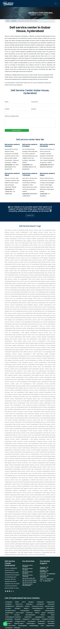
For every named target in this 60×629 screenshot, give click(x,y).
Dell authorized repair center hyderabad (27, 416)
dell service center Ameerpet (27, 566)
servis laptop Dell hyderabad (35, 345)
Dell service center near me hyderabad (39, 230)
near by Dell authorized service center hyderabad (38, 458)
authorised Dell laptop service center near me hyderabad (36, 446)
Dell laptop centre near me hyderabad (38, 298)
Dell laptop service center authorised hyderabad (38, 452)
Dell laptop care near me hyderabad (33, 292)
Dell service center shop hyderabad (17, 550)
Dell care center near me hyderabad (42, 279)
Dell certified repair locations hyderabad (39, 343)
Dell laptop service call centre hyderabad (18, 516)
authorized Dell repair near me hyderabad (29, 315)
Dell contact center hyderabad (29, 296)
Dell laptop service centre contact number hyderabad (35, 518)
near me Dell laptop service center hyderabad (40, 407)
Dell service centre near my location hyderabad (33, 471)
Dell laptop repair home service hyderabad (29, 341)
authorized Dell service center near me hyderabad (21, 281)
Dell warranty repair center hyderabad (25, 386)
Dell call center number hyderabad (29, 273)
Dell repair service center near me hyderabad (28, 350)
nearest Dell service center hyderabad (33, 251)
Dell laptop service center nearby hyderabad (20, 531)
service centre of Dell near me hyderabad (18, 422)
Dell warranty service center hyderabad (36, 285)
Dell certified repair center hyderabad (31, 542)
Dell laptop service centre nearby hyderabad (37, 527)
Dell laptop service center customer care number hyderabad (25, 463)
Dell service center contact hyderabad (41, 461)
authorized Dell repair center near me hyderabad (21, 520)
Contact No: (34, 102)
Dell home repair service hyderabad (43, 484)
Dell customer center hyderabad (25, 441)
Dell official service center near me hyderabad (36, 352)
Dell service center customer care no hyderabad (39, 529)
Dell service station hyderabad (32, 294)
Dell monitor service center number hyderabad (38, 337)
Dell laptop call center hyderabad (43, 322)
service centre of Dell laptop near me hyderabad (39, 311)
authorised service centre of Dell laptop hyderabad (31, 450)
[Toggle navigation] (56, 3)
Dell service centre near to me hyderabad (37, 497)
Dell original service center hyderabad (18, 375)
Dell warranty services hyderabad (34, 405)
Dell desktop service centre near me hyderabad (20, 475)
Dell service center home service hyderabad (28, 433)
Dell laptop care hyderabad (14, 320)
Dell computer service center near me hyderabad (21, 262)
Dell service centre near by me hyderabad (19, 313)
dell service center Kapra (29, 580)
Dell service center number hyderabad (31, 239)
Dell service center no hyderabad (16, 279)
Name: (6, 102)
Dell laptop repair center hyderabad (31, 290)
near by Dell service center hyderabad (38, 253)
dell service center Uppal (29, 582)
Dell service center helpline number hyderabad (39, 373)
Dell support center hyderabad (33, 241)
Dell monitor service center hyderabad (42, 260)
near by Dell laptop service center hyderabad (27, 356)
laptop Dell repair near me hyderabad (26, 396)
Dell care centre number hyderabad (17, 486)
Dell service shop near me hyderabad (35, 437)
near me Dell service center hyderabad (28, 275)
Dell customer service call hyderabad (26, 443)
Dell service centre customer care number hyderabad (23, 411)
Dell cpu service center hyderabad (35, 390)
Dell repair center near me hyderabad (36, 236)
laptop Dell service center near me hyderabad (21, 339)
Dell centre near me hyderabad (41, 243)
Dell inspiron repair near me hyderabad (37, 399)
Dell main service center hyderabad (39, 403)
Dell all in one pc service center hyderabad (30, 512)
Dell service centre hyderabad (30, 525)
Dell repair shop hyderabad (27, 288)
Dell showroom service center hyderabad (32, 478)
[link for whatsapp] (13, 591)
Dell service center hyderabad (15, 230)
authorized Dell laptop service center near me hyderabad (32, 488)
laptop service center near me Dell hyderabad (22, 326)
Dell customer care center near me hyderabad (29, 371)
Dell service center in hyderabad (37, 537)
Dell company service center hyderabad (32, 362)
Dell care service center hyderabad (17, 448)
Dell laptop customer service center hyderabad (39, 548)
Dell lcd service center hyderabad (35, 546)
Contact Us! (30, 215)
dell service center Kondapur (27, 569)
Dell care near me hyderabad (31, 247)
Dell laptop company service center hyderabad (29, 426)
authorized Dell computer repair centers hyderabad (38, 514)
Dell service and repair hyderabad (24, 510)
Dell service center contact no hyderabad (27, 493)
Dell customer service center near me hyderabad (29, 335)
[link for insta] (11, 591)
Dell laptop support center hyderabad (34, 544)
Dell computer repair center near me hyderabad (29, 283)
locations (13, 21)
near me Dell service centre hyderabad (41, 473)
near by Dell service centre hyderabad (41, 307)
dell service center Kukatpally (27, 572)
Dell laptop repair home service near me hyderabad (34, 367)
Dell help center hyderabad (38, 271)
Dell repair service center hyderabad (30, 495)
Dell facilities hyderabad (13, 409)
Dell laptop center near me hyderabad (31, 266)
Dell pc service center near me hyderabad (27, 435)
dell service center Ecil (28, 578)
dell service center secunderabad (27, 584)
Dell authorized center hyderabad (30, 505)
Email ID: (7, 109)
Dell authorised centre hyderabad (16, 461)
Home (7, 21)
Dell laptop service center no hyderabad (30, 503)
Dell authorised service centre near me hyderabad (22, 258)
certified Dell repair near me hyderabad (38, 379)
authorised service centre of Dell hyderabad (31, 554)
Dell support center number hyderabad (38, 392)
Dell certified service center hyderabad (38, 377)
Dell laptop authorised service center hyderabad (39, 277)
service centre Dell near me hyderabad (41, 420)
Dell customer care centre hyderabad (30, 456)
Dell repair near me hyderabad (26, 249)
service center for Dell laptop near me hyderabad (38, 409)
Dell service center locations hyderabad (32, 303)
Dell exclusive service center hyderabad (42, 324)
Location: (33, 109)
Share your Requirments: (12, 116)
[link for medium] (9, 591)
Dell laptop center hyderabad (39, 382)
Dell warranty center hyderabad (23, 328)
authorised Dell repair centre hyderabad (26, 501)
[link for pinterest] (6, 591)
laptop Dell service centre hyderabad (40, 535)
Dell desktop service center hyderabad (37, 305)
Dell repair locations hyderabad (41, 482)
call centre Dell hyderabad (22, 482)
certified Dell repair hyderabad (33, 539)
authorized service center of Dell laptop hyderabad (30, 533)
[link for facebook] (8, 591)
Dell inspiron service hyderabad (41, 401)
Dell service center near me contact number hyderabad (23, 309)
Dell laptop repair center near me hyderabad (40, 256)
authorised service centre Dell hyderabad (27, 469)
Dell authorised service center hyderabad (26, 234)
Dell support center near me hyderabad (31, 268)
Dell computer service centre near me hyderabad (38, 318)
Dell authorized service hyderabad (36, 418)
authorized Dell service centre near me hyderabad (22, 454)
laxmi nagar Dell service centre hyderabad (36, 428)
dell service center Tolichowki (27, 575)
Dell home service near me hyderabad (38, 320)
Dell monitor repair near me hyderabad (26, 264)
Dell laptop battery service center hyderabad (37, 465)
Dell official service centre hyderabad (25, 424)
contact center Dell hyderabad (29, 507)
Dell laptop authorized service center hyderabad (21, 360)
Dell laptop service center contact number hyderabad (37, 358)
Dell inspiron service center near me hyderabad (31, 388)
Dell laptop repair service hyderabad (16, 324)
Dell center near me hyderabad (41, 245)
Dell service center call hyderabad (24, 330)
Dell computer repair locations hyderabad (32, 522)
